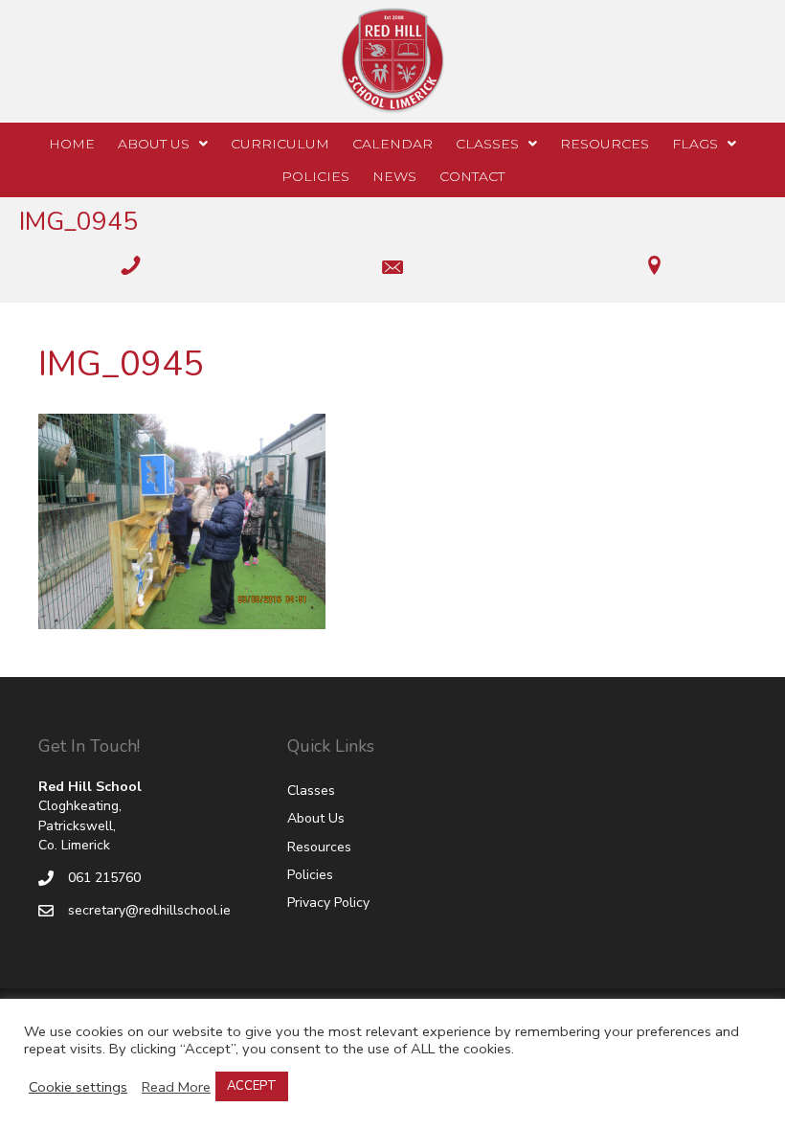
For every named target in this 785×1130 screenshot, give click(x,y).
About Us (316, 818)
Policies (310, 875)
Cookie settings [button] (78, 1087)
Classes (311, 790)
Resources (319, 847)
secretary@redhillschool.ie (149, 910)
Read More (176, 1087)
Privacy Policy (328, 902)
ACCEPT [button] (252, 1086)
